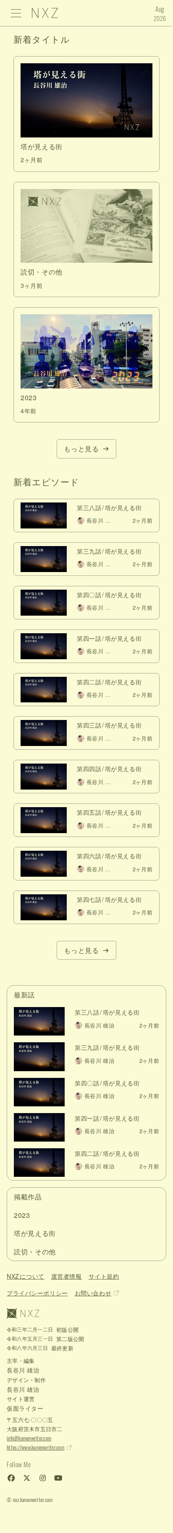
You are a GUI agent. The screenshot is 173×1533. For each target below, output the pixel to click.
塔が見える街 (35, 1233)
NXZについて (26, 1276)
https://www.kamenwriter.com (35, 1447)
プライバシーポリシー (37, 1293)
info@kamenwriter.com (29, 1438)
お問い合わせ (93, 1293)
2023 (22, 1215)
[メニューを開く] (16, 13)
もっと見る (81, 448)
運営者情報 (66, 1276)
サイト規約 (104, 1276)
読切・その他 (35, 1251)
